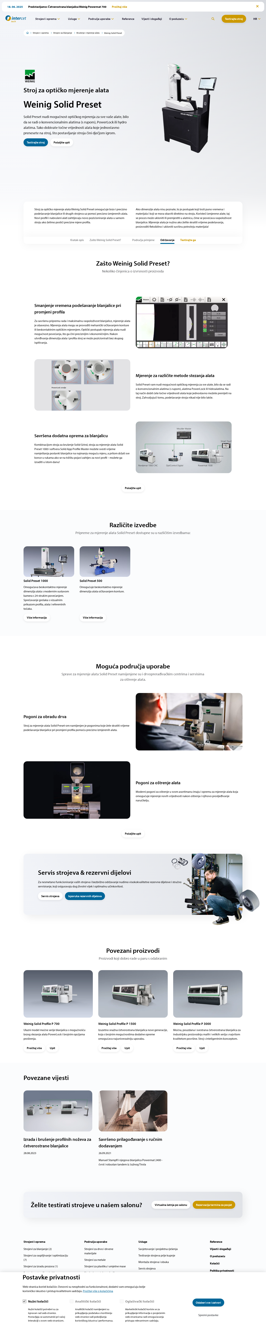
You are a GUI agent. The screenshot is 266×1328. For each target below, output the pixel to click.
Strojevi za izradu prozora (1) (41, 1266)
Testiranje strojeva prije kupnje (156, 1255)
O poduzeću (176, 19)
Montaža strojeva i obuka (153, 1262)
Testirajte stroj (234, 19)
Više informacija (37, 617)
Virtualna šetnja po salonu (171, 1205)
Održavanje (167, 240)
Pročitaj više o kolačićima (98, 1291)
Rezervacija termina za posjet (214, 1205)
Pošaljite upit (62, 142)
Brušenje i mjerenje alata (88, 32)
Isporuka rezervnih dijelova (85, 896)
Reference (128, 19)
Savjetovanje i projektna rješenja (158, 1249)
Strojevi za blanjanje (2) (38, 1249)
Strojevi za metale (95, 1260)
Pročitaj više (34, 1048)
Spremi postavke (208, 1315)
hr (255, 19)
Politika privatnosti (222, 1270)
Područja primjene (143, 240)
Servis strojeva (50, 896)
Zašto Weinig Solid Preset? (105, 240)
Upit (52, 1048)
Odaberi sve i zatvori (208, 1302)
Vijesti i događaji (152, 19)
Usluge (72, 19)
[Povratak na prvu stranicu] (14, 19)
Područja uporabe (99, 19)
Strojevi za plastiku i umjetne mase (105, 1266)
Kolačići (214, 1263)
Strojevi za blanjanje (62, 32)
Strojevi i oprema (45, 19)
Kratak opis (77, 240)
